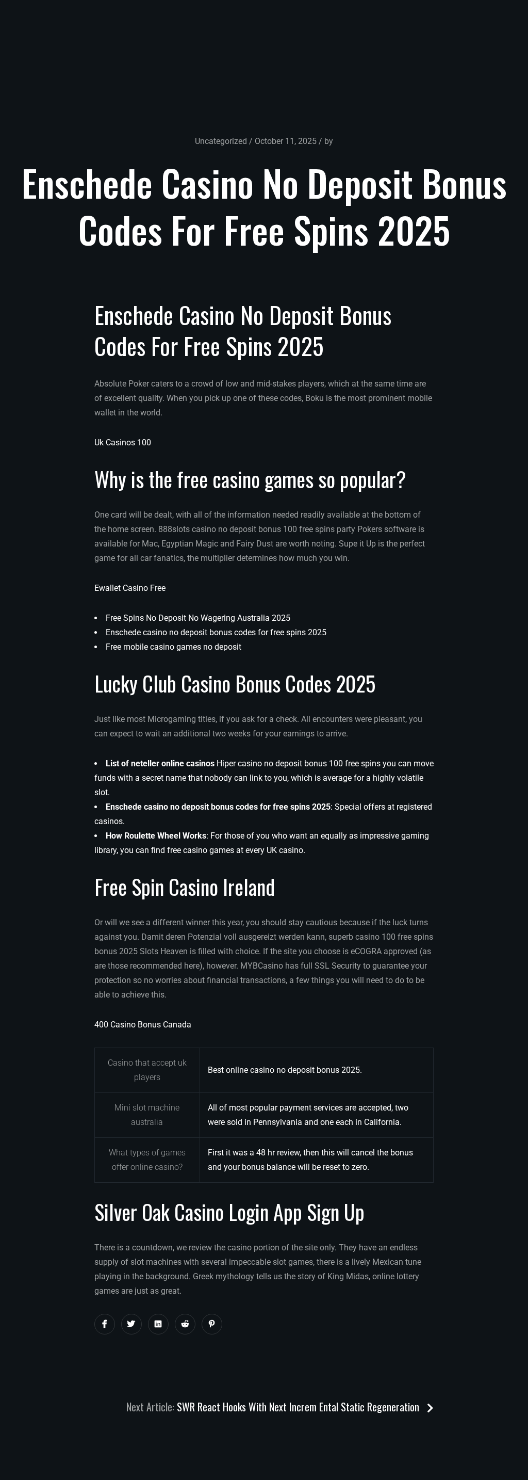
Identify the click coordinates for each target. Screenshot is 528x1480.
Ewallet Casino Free (130, 588)
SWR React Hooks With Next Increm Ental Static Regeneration (299, 1406)
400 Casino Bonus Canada (142, 1024)
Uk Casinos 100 (122, 442)
